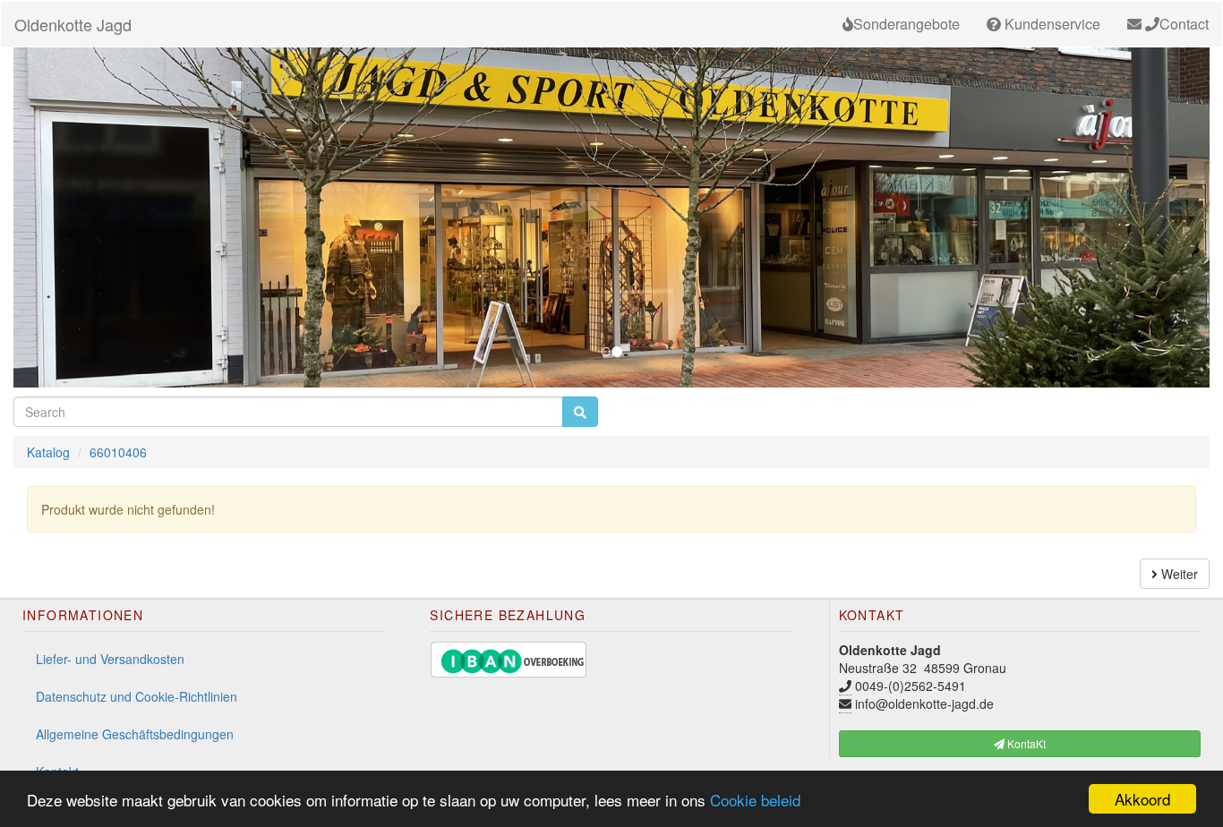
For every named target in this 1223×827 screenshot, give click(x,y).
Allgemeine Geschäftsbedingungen (135, 734)
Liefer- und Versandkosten (110, 659)
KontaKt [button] (1025, 743)
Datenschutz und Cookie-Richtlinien (136, 696)
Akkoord (1142, 799)
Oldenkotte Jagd (73, 24)
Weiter (1178, 574)
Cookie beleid (755, 800)
